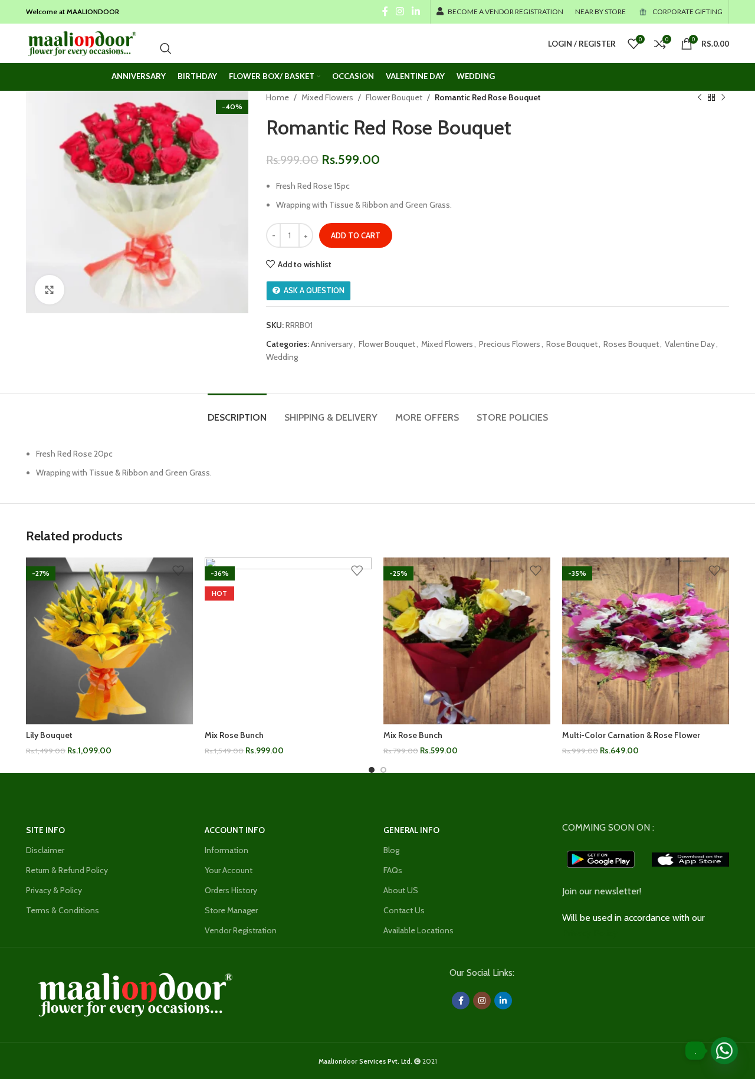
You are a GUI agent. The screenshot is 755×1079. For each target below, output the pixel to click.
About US (400, 890)
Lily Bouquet (49, 735)
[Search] (166, 48)
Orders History (231, 890)
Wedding (282, 357)
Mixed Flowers (327, 97)
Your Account (228, 870)
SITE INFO (45, 830)
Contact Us (404, 910)
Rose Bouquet (572, 344)
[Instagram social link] (400, 11)
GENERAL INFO (411, 830)
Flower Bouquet (394, 97)
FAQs (392, 870)
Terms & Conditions (62, 910)
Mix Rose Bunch (234, 735)
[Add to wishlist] (178, 570)
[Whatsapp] (724, 1050)
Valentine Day (690, 344)
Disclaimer (45, 850)
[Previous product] (699, 97)
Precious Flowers (509, 344)
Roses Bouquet (631, 344)
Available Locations (418, 930)
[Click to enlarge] (49, 289)
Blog (391, 850)
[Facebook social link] (385, 11)
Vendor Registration (241, 930)
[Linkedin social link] (416, 11)
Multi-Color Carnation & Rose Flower (631, 735)
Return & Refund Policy (67, 870)
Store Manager (231, 910)
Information (226, 850)
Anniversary (332, 344)
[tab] (237, 411)
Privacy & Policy (54, 890)
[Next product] (723, 97)
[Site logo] (81, 42)
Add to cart (355, 235)
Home (277, 97)
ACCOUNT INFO (235, 830)
